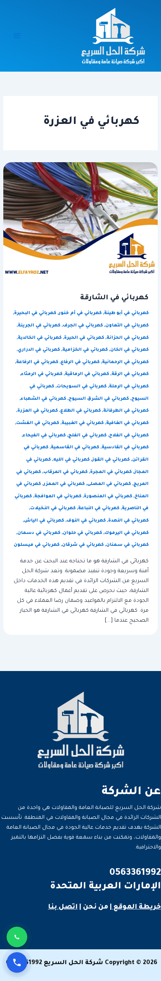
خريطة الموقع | (135, 907)
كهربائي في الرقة (130, 374)
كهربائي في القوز (111, 459)
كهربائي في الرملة (129, 386)
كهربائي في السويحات (82, 386)
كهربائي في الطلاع (80, 410)
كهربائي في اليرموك (126, 533)
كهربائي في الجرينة (39, 325)
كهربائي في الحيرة (84, 338)
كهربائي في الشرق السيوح (99, 398)
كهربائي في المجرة (111, 472)
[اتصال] (17, 962)
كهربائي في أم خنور (80, 313)
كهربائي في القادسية (125, 447)
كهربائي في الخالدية (40, 338)
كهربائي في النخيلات (53, 508)
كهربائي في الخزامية (85, 349)
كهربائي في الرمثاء (41, 374)
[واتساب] (17, 937)
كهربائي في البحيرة (35, 313)
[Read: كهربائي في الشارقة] (80, 219)
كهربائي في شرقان (83, 545)
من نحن (95, 907)
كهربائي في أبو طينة (126, 313)
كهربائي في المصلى (109, 484)
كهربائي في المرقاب (65, 472)
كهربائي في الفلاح (129, 435)
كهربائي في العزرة (37, 410)
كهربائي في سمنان (127, 545)
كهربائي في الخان (129, 349)
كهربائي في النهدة (128, 520)
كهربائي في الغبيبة (83, 423)
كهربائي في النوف (86, 520)
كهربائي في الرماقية (87, 374)
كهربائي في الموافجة (57, 496)
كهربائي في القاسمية (75, 447)
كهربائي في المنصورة (108, 496)
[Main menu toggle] (17, 35)
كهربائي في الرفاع (80, 362)
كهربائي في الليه (71, 459)
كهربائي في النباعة (98, 508)
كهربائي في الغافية (127, 423)
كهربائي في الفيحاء (44, 435)
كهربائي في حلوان (82, 533)
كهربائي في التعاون (127, 325)
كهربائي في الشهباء (43, 398)
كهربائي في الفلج (87, 435)
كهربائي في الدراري (39, 349)
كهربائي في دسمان (38, 533)
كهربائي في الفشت (37, 423)
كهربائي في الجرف (83, 325)
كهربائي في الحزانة (128, 338)
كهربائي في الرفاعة (37, 362)
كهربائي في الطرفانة (126, 410)
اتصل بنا (63, 907)
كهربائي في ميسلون (36, 545)
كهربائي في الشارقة (114, 298)
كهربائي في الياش (44, 520)
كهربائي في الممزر (64, 484)
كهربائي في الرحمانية (125, 362)
